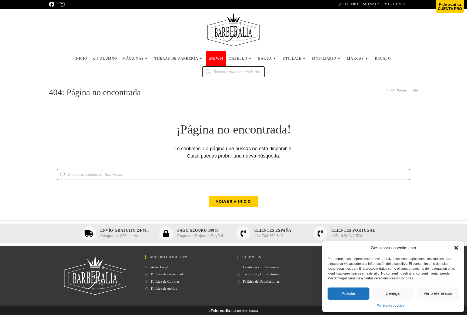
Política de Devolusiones (261, 281)
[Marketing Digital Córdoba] (234, 311)
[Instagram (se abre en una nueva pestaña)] (62, 4)
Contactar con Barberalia (261, 267)
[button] (456, 248)
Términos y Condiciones (261, 274)
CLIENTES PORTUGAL (353, 230)
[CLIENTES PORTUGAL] (320, 233)
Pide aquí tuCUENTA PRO (450, 6)
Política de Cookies (165, 281)
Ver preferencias (437, 293)
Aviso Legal (159, 267)
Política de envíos (164, 288)
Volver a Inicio (233, 202)
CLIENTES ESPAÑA (272, 230)
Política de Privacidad (167, 274)
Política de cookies (390, 305)
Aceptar (348, 293)
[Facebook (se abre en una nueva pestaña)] (53, 4)
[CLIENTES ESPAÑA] (243, 233)
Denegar (393, 293)
